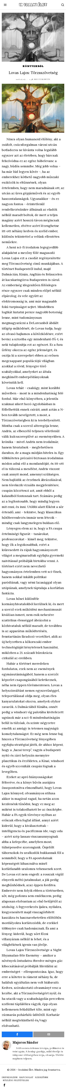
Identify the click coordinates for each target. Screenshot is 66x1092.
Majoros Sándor (25, 1042)
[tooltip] (17, 1034)
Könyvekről (33, 66)
